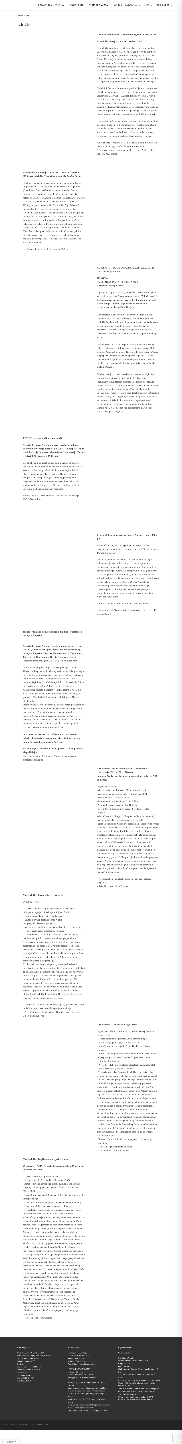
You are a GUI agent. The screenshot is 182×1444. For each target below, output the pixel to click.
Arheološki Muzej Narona (20, 1424)
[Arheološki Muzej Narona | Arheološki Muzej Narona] (2, 5)
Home (19, 15)
